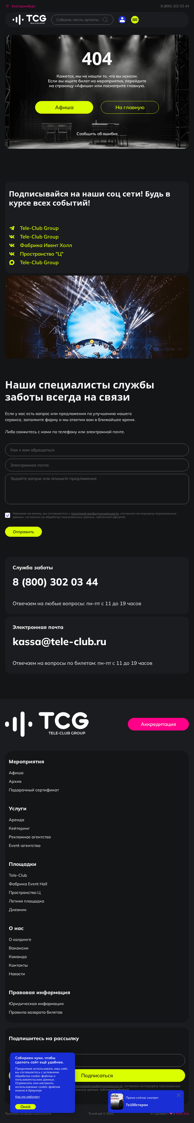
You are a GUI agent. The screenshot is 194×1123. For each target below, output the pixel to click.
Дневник (18, 909)
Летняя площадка (26, 901)
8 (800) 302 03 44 (175, 6)
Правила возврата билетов (35, 1012)
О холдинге (20, 939)
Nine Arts (182, 1113)
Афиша (64, 107)
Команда (18, 956)
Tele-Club (18, 875)
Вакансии (19, 947)
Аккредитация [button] (158, 724)
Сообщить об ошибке (97, 133)
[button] (20, 6)
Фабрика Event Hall (28, 883)
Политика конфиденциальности (28, 1113)
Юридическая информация (36, 1003)
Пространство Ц (25, 892)
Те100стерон (137, 1105)
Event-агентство (24, 845)
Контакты (18, 965)
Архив (15, 781)
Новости (17, 973)
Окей (25, 1106)
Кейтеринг (19, 828)
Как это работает (27, 1096)
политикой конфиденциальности (95, 513)
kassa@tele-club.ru (59, 641)
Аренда (16, 819)
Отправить (23, 531)
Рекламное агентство (30, 836)
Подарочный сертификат (34, 789)
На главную (129, 107)
